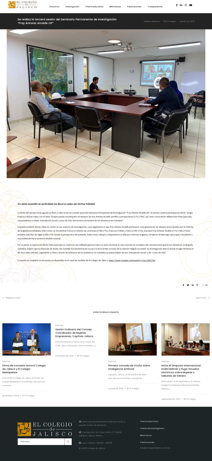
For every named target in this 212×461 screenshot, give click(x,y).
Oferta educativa (149, 421)
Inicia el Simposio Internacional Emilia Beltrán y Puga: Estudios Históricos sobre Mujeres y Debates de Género (181, 371)
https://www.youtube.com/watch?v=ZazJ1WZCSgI (132, 260)
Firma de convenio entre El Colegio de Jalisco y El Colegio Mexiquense (24, 369)
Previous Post (13, 297)
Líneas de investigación (152, 428)
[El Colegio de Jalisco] (22, 6)
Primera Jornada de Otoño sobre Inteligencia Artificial (129, 367)
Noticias (156, 21)
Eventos (147, 21)
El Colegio (171, 21)
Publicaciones (147, 442)
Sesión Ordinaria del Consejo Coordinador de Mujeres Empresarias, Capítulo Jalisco (74, 333)
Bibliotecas (146, 435)
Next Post (201, 297)
